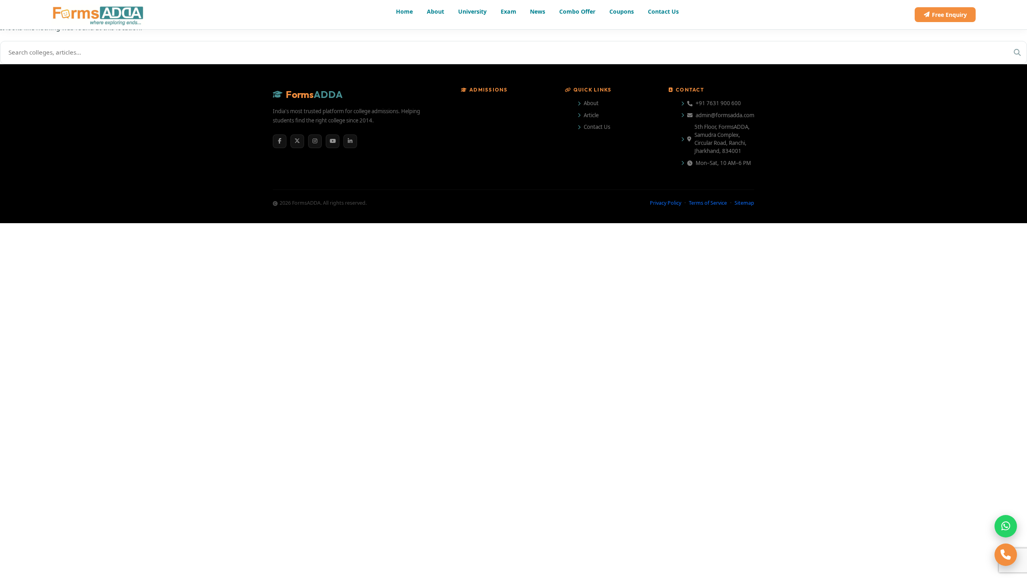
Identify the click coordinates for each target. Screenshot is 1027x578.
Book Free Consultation (584, 399)
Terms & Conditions (636, 340)
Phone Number (528, 261)
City (601, 261)
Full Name (521, 222)
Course (518, 301)
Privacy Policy (629, 373)
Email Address (616, 222)
